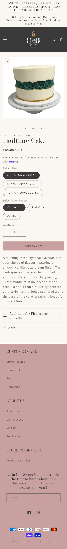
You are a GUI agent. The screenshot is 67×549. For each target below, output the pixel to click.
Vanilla (11, 216)
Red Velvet (39, 207)
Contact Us (14, 370)
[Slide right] (41, 128)
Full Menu (13, 436)
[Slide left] (25, 128)
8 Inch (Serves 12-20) (22, 184)
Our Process (15, 419)
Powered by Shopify (48, 542)
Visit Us (12, 428)
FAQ (9, 378)
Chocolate (14, 207)
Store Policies (16, 361)
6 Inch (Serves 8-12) (21, 175)
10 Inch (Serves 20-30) (23, 192)
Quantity (8, 224)
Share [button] (11, 328)
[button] (5, 39)
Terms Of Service (18, 460)
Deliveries (13, 387)
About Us (13, 411)
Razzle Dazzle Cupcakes (28, 542)
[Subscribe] (56, 497)
